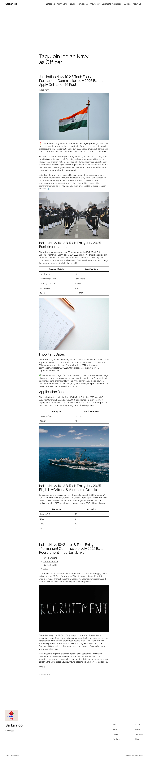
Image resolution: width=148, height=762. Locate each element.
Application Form (50, 561)
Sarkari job (11, 3)
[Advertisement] (74, 30)
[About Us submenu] (142, 3)
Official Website (50, 557)
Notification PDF (50, 565)
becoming (80, 661)
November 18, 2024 (45, 674)
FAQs (45, 568)
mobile (42, 666)
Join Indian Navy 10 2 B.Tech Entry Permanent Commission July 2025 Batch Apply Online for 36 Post (71, 80)
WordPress (139, 755)
